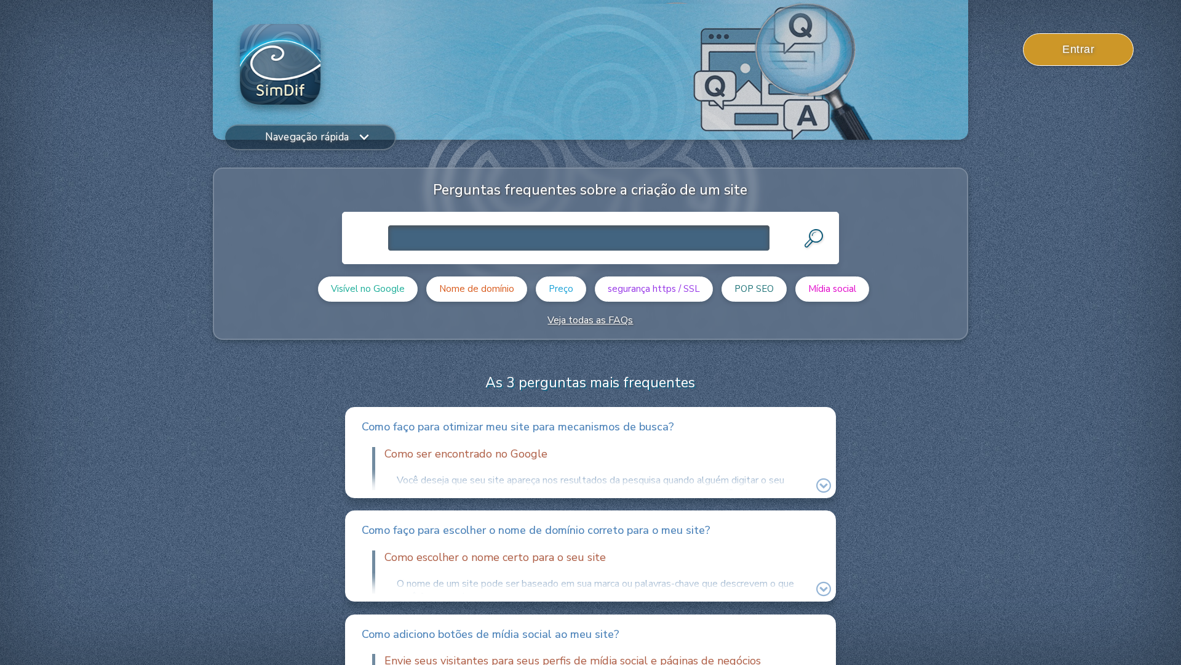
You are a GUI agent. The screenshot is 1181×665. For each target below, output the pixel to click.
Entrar (1078, 49)
